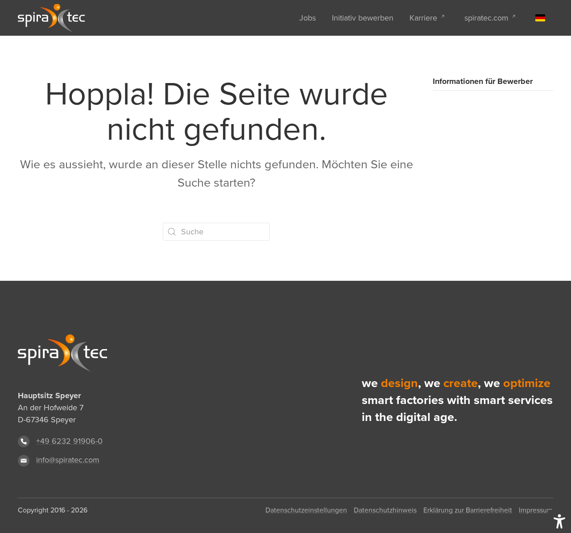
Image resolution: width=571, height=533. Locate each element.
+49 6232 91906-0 (69, 441)
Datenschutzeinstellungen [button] (306, 510)
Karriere (423, 18)
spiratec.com (486, 18)
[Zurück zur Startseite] (51, 18)
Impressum (536, 510)
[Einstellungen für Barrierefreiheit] (559, 521)
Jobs (307, 18)
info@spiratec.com (67, 460)
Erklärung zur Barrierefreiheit (467, 510)
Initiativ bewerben (362, 18)
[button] (540, 18)
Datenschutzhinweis (385, 510)
